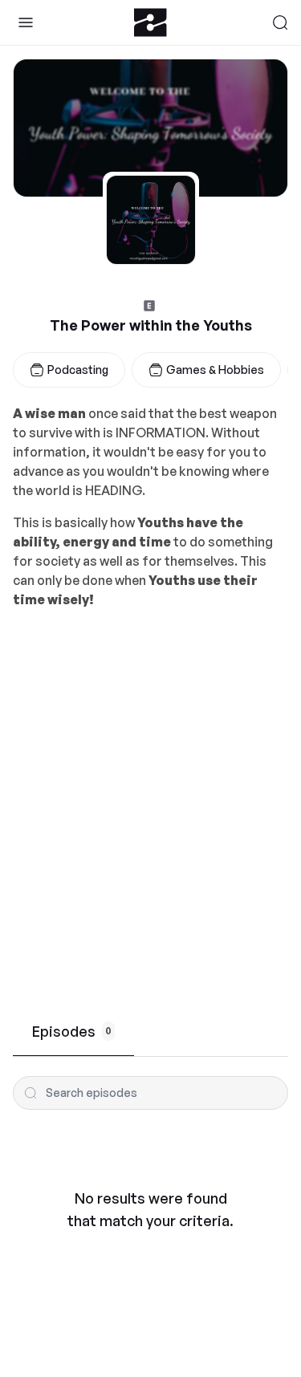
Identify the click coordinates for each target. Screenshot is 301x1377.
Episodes (72, 1031)
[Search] (280, 22)
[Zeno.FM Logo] (150, 22)
